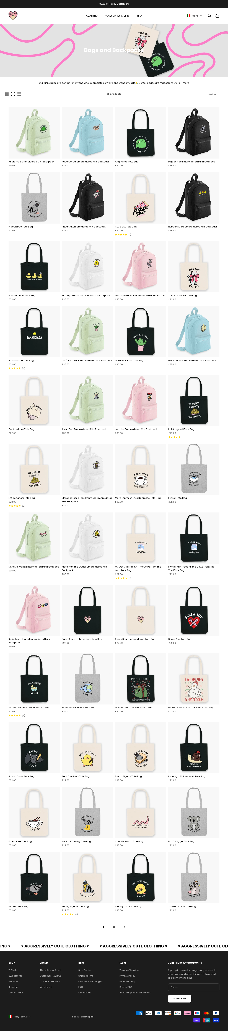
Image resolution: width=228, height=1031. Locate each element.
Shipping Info (85, 976)
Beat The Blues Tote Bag (76, 776)
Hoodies (13, 981)
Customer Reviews (50, 976)
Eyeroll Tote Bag (177, 498)
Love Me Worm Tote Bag (129, 841)
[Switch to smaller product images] (13, 94)
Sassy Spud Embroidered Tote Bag (82, 639)
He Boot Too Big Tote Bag (76, 841)
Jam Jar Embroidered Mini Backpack (136, 429)
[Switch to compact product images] (19, 94)
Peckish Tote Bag (18, 906)
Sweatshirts (15, 976)
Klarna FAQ (126, 987)
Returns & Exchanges (90, 981)
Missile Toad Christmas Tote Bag (133, 707)
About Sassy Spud (50, 970)
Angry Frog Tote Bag (126, 161)
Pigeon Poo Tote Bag (21, 226)
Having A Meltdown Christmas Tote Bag (191, 707)
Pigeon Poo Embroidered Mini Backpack (191, 161)
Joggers (13, 987)
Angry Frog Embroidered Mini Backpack (31, 161)
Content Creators (50, 981)
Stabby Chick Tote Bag (128, 906)
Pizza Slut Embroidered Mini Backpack (84, 226)
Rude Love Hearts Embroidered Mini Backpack (29, 640)
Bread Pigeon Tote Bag (128, 776)
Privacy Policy (127, 976)
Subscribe (179, 998)
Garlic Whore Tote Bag (22, 429)
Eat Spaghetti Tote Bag (181, 429)
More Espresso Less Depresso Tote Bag (138, 498)
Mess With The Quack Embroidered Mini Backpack (84, 568)
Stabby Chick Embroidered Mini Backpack (86, 295)
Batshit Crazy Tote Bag (21, 776)
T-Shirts (13, 970)
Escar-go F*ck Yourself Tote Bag (186, 776)
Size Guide (84, 970)
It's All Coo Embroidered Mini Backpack (84, 429)
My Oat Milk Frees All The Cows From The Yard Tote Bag (138, 568)
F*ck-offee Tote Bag (20, 841)
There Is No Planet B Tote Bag (78, 707)
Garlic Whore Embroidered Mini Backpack (192, 360)
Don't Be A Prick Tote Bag (129, 360)
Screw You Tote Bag (179, 639)
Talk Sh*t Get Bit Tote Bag (182, 295)
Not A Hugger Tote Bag (181, 841)
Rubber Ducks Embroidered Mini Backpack (192, 226)
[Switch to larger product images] (7, 94)
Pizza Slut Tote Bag (126, 226)
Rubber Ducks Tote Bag (22, 295)
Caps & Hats (16, 992)
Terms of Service (129, 970)
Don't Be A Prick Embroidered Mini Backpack (87, 360)
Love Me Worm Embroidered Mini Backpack (34, 566)
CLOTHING (92, 15)
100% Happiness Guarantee (135, 992)
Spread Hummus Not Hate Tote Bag (29, 707)
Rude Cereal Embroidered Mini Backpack (86, 161)
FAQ (80, 987)
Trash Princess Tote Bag (182, 906)
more (186, 83)
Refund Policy (127, 981)
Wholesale (46, 987)
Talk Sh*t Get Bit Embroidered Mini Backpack (140, 295)
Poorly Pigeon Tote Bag (75, 906)
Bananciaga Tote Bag (21, 360)
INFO (139, 15)
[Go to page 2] (124, 927)
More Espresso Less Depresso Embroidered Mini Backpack (87, 499)
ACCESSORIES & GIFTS (117, 15)
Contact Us (84, 992)
